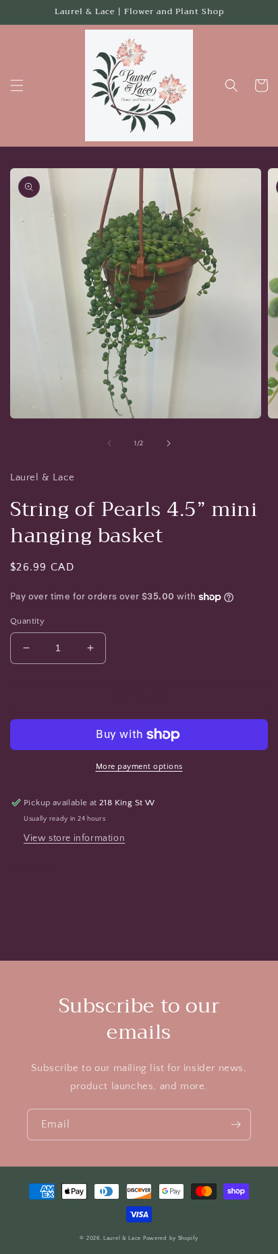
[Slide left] (109, 443)
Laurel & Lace (122, 1238)
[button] (17, 85)
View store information (74, 838)
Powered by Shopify (170, 1238)
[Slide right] (169, 443)
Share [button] (38, 867)
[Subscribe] (235, 1124)
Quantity (27, 621)
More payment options (139, 766)
